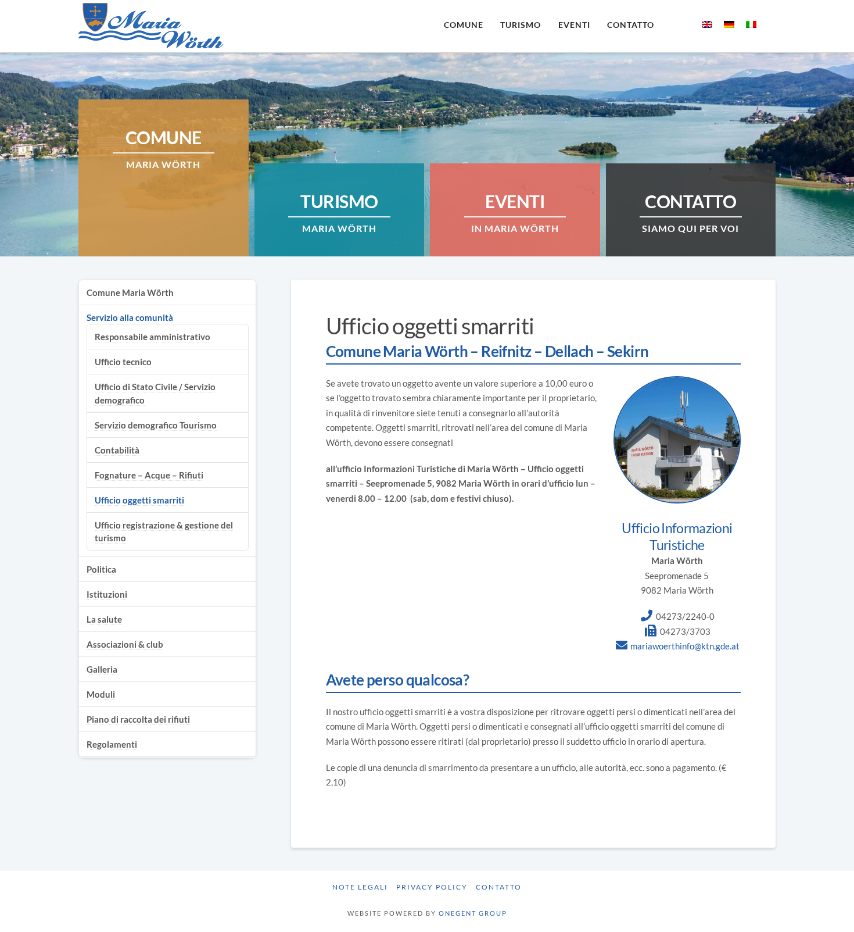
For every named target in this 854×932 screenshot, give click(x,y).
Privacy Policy (432, 887)
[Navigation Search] (676, 26)
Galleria (102, 669)
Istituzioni (107, 594)
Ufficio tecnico (123, 361)
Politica (101, 569)
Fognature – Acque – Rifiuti (149, 475)
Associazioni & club (125, 644)
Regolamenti (112, 744)
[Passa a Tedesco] (729, 23)
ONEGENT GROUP (473, 913)
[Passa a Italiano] (751, 23)
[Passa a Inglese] (707, 23)
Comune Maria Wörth (130, 292)
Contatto (499, 887)
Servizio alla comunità (130, 317)
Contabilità (117, 450)
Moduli (101, 694)
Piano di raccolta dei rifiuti (138, 719)
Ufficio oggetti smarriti (139, 500)
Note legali (360, 887)
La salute (104, 619)
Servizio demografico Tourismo (156, 425)
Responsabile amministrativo (152, 336)
